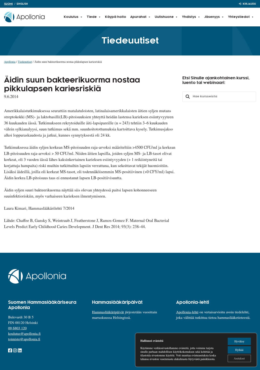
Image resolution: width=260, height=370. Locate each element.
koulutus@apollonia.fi (24, 333)
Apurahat (138, 16)
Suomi (8, 4)
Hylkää (239, 350)
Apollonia (9, 62)
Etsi (187, 96)
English (22, 4)
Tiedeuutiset (25, 62)
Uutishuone (164, 16)
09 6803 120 (17, 328)
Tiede (92, 16)
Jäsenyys (212, 16)
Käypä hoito (115, 16)
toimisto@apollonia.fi (24, 338)
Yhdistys (189, 16)
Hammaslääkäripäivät (108, 311)
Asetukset (239, 358)
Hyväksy (239, 341)
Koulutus (71, 16)
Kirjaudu (249, 4)
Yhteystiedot (239, 16)
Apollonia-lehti (187, 311)
